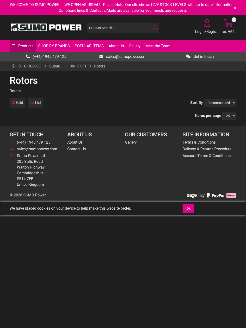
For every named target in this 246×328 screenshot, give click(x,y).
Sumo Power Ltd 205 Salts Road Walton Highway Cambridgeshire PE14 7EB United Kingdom (31, 170)
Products (25, 46)
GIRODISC (32, 66)
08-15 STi (78, 66)
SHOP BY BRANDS (54, 46)
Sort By (196, 102)
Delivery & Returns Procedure (207, 149)
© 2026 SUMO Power (28, 195)
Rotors (99, 66)
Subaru (55, 66)
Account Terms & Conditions (207, 155)
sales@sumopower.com (126, 56)
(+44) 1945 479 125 (49, 56)
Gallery (135, 46)
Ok (188, 208)
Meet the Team (158, 46)
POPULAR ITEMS (89, 46)
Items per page (208, 115)
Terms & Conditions (199, 142)
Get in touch (203, 56)
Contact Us (76, 149)
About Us (116, 46)
